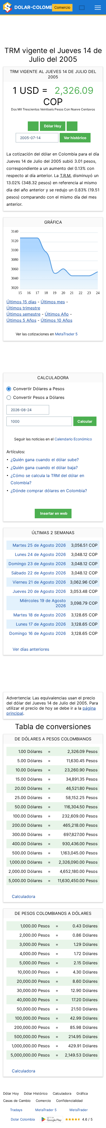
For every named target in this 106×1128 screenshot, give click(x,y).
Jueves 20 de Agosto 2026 (39, 591)
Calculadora (23, 896)
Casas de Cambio (17, 1101)
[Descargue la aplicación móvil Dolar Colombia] (51, 1119)
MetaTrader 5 (66, 334)
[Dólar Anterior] (33, 126)
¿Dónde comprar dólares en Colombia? (49, 490)
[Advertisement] (53, 28)
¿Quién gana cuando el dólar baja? (44, 467)
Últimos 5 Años (21, 320)
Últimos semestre (23, 314)
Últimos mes (53, 301)
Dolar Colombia (23, 1119)
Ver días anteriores (30, 649)
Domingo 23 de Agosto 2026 (37, 563)
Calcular (84, 421)
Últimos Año (57, 314)
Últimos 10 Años (56, 320)
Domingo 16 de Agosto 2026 (37, 633)
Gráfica (82, 1093)
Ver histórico (75, 138)
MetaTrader (78, 1110)
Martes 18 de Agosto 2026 (39, 614)
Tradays (16, 1110)
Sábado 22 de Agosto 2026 (38, 572)
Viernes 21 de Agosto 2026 (39, 582)
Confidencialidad (69, 1101)
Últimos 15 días (21, 301)
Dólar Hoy (52, 126)
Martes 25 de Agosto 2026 (39, 545)
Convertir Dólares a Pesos (38, 388)
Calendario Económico (73, 439)
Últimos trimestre (23, 308)
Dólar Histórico (36, 1093)
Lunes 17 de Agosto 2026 (41, 624)
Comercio (62, 7)
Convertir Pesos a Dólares (38, 397)
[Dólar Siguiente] (72, 126)
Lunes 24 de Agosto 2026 (40, 554)
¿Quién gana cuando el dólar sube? (45, 459)
